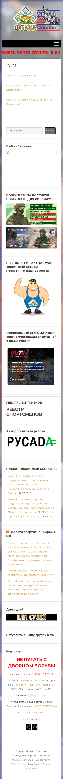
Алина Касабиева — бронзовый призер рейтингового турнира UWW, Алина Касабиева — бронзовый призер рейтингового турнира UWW (30, 587)
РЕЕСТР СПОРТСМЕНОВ (24, 411)
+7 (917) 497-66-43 (46, 706)
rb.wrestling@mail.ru (35, 712)
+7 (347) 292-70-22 (37, 695)
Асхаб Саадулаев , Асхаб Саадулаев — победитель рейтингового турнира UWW (30, 572)
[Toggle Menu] (56, 44)
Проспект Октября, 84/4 (27, 684)
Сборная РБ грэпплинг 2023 (22, 75)
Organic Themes (42, 764)
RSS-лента (31, 768)
